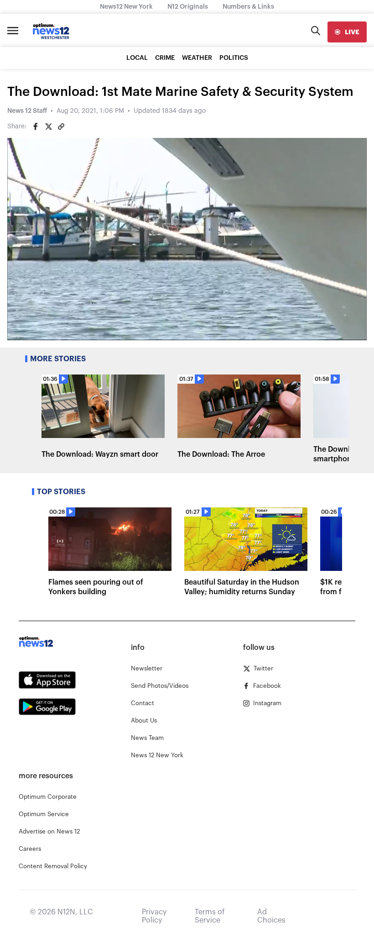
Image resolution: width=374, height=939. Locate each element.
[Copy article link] (61, 126)
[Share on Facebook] (35, 126)
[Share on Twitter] (48, 126)
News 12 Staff (27, 111)
